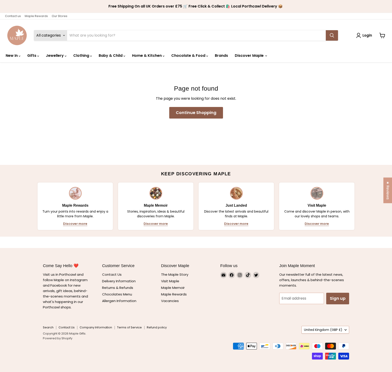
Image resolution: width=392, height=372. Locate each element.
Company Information (96, 327)
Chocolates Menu (117, 294)
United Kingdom (323, 329)
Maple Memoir (173, 287)
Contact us (13, 16)
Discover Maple (250, 55)
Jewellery (55, 55)
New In (12, 55)
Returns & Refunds (117, 287)
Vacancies (170, 300)
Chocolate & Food (188, 55)
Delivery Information (119, 281)
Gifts (32, 55)
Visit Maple (170, 281)
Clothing (81, 55)
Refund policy (157, 327)
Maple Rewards (36, 16)
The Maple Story (175, 274)
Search (48, 327)
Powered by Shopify (57, 338)
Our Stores (59, 16)
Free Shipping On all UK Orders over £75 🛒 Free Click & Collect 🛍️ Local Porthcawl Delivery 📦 (196, 6)
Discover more (75, 224)
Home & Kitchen (147, 55)
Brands (221, 55)
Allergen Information (119, 300)
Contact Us (112, 274)
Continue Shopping (196, 112)
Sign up (337, 298)
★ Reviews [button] (387, 190)
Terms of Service (129, 327)
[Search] (332, 35)
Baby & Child (111, 55)
